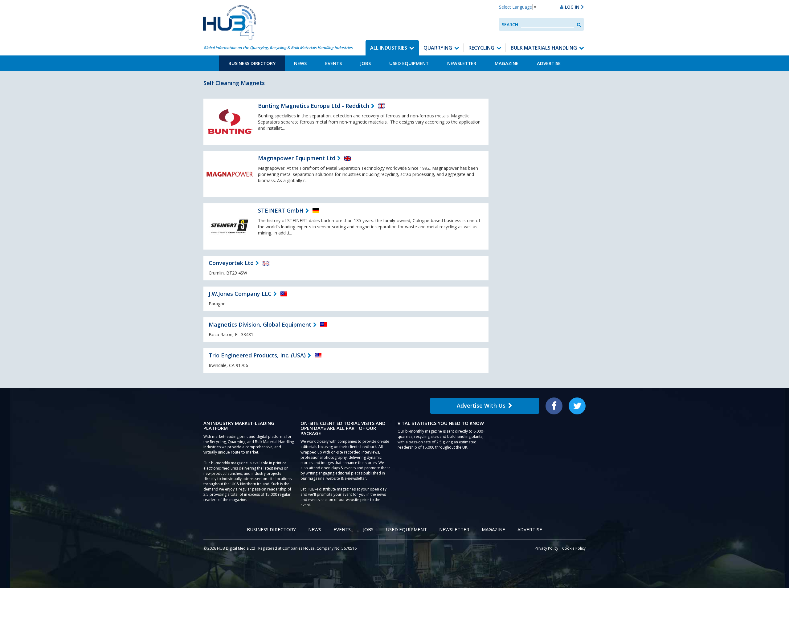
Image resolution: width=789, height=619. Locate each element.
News (300, 63)
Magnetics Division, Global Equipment (260, 324)
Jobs (365, 63)
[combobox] (547, 24)
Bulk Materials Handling (544, 47)
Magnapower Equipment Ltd (296, 158)
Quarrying (437, 47)
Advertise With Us (481, 405)
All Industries (388, 47)
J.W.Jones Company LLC (240, 293)
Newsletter (461, 63)
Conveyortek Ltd (231, 263)
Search (510, 24)
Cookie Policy (574, 548)
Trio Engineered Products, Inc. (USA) (257, 355)
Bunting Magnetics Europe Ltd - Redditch (313, 105)
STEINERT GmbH (281, 210)
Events (333, 63)
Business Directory (252, 63)
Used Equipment (409, 63)
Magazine (506, 63)
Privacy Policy (546, 548)
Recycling (481, 47)
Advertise (549, 63)
